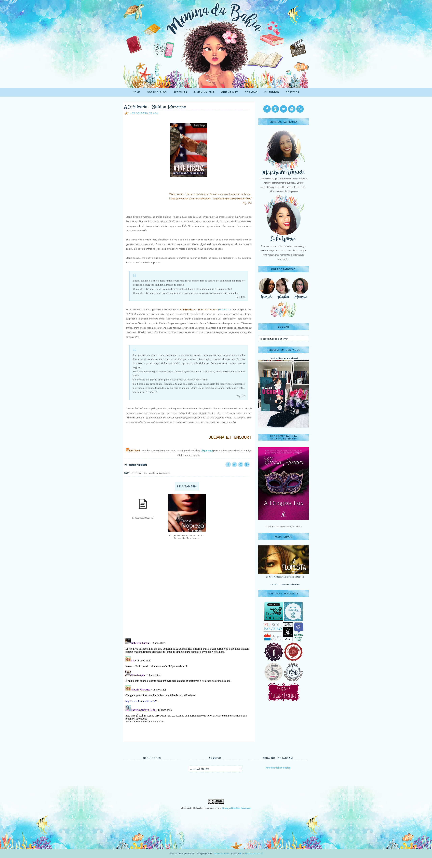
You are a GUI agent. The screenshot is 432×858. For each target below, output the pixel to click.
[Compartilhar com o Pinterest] (240, 464)
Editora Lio (225, 309)
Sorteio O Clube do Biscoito (284, 584)
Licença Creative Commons (236, 808)
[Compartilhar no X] (234, 464)
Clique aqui (207, 450)
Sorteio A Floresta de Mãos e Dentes (285, 577)
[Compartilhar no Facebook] (228, 464)
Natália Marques (159, 473)
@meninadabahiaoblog (278, 767)
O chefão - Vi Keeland (283, 358)
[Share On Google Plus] (247, 464)
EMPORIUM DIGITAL (254, 853)
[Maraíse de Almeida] (283, 174)
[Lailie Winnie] (283, 242)
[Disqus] (187, 591)
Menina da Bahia (222, 853)
